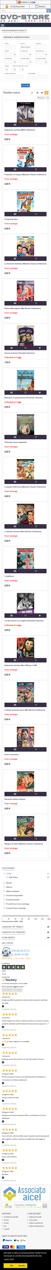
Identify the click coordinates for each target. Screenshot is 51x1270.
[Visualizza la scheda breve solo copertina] (46, 92)
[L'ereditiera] (25, 560)
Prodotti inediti (12, 900)
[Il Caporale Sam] (25, 203)
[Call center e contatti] (16, 953)
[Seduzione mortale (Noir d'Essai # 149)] (25, 649)
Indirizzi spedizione (36, 1223)
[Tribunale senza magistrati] (25, 426)
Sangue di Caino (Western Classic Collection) (23, 844)
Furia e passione (11, 754)
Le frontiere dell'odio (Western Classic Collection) (25, 264)
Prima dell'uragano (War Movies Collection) (22, 308)
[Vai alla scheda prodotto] (15, 125)
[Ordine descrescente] (32, 92)
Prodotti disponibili (14, 895)
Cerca (24, 85)
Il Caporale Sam (11, 219)
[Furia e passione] (25, 739)
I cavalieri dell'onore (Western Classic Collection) (25, 487)
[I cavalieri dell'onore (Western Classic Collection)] (25, 471)
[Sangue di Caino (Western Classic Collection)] (25, 828)
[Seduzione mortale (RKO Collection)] (25, 114)
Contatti (6, 1229)
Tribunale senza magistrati (15, 442)
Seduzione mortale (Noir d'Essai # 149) (20, 665)
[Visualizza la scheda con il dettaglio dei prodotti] (42, 92)
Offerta (9, 887)
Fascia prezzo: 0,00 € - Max (12, 921)
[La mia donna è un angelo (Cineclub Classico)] (25, 605)
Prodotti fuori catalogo (16, 908)
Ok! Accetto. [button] (15, 1266)
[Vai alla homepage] (25, 17)
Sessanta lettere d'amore (14, 799)
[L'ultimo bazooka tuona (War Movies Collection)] (25, 694)
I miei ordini (33, 1220)
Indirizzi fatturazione (36, 1226)
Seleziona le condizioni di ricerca (16, 37)
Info (5, 1226)
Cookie (6, 1223)
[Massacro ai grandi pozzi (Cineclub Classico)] (25, 382)
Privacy (6, 1220)
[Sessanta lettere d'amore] (25, 783)
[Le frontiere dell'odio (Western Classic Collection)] (25, 248)
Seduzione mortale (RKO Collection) (19, 130)
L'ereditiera (9, 576)
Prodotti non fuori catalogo (17, 904)
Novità (9, 883)
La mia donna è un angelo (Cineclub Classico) (24, 621)
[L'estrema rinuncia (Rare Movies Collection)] (25, 516)
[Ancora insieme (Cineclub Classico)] (25, 337)
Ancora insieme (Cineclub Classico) (19, 353)
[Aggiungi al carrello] (40, 348)
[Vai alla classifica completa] (48, 927)
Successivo (17, 990)
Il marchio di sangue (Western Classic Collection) (25, 175)
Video (9, 873)
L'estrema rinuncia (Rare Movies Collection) (22, 531)
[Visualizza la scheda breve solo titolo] (37, 92)
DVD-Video (13, 877)
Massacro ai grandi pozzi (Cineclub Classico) (23, 398)
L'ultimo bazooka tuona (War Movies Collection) (24, 710)
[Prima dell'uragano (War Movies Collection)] (25, 293)
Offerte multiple (12, 891)
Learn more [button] (9, 1259)
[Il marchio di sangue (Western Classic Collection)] (25, 159)
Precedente (7, 990)
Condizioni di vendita (11, 1217)
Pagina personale (35, 1217)
